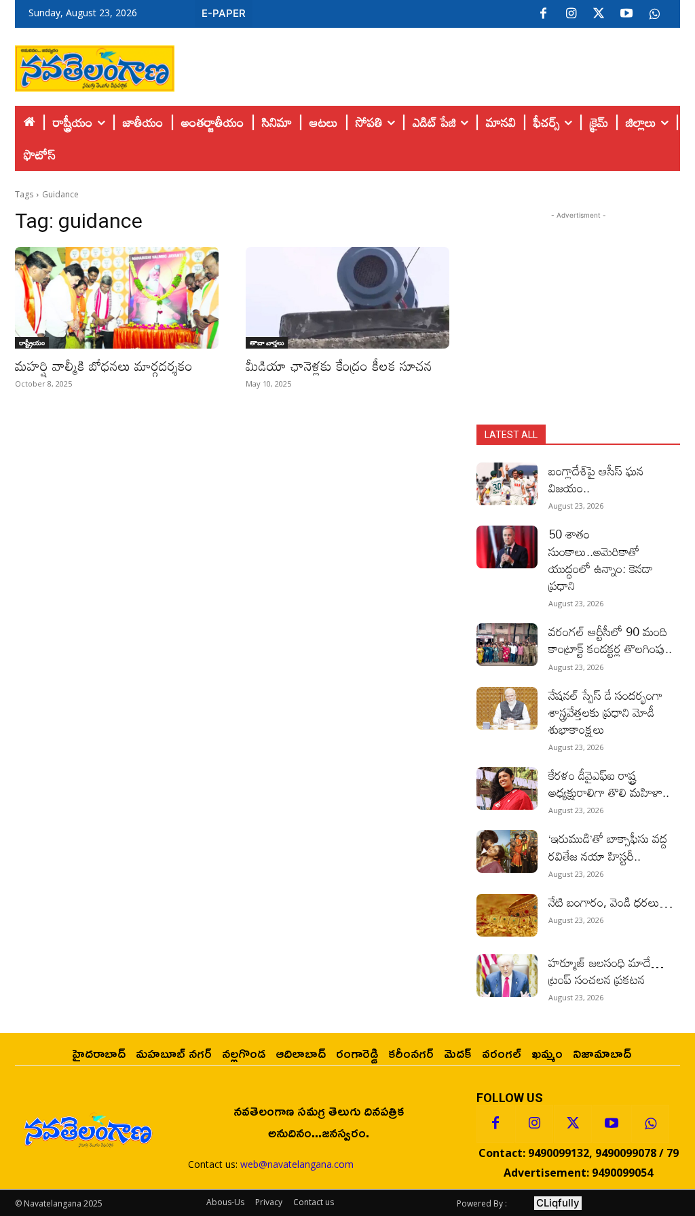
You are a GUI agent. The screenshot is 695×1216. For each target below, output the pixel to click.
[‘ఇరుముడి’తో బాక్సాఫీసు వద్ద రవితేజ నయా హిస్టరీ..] (507, 851)
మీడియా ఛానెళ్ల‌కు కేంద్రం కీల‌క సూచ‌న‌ (339, 365)
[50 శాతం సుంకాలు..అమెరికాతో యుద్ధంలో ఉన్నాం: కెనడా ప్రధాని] (507, 547)
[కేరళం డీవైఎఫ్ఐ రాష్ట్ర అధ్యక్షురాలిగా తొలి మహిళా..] (507, 788)
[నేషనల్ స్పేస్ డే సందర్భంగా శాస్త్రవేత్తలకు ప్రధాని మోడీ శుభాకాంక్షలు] (507, 708)
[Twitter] (598, 14)
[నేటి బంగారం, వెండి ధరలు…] (507, 915)
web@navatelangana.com (297, 1164)
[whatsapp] (654, 14)
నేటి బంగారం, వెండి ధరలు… (610, 902)
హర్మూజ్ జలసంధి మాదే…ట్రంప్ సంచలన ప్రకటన (606, 971)
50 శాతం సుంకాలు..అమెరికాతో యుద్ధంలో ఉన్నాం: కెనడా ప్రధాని (600, 559)
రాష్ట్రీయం (32, 342)
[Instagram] (571, 14)
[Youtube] (626, 14)
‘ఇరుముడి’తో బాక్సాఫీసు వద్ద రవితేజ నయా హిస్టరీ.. (607, 846)
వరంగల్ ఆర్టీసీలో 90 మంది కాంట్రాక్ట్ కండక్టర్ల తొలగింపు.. (610, 640)
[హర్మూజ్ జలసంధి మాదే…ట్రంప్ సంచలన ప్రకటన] (507, 975)
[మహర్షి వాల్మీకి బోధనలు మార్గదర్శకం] (117, 298)
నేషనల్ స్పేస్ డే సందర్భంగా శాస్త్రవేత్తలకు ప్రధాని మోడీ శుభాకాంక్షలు (605, 712)
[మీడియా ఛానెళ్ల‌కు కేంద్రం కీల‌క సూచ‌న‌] (347, 298)
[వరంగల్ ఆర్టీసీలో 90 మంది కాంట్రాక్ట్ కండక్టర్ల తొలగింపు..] (507, 644)
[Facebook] (543, 14)
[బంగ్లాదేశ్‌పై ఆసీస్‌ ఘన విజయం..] (507, 484)
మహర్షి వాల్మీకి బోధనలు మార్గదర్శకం (104, 365)
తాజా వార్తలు (267, 342)
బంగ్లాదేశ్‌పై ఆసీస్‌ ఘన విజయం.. (595, 479)
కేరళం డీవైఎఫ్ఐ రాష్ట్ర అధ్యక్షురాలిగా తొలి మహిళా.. (608, 783)
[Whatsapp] (650, 1124)
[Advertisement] (428, 65)
